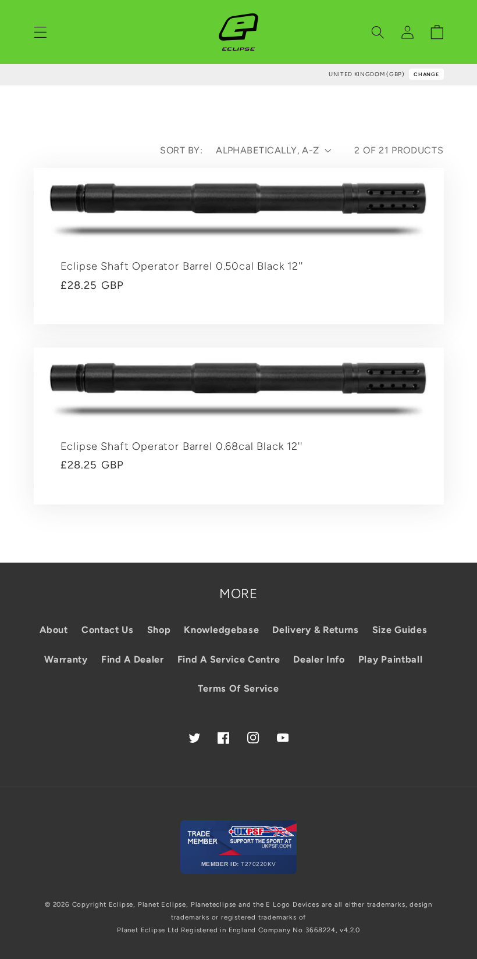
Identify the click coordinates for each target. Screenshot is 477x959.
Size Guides (400, 629)
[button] (40, 32)
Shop (159, 629)
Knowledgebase (221, 629)
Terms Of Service (238, 688)
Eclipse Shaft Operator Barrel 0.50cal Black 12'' (181, 266)
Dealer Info (319, 659)
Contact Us (107, 629)
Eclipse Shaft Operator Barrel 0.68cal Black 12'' (181, 446)
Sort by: (181, 150)
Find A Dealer (132, 659)
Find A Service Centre (228, 659)
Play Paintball (390, 659)
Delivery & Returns (315, 629)
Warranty (66, 659)
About (53, 629)
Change (426, 74)
